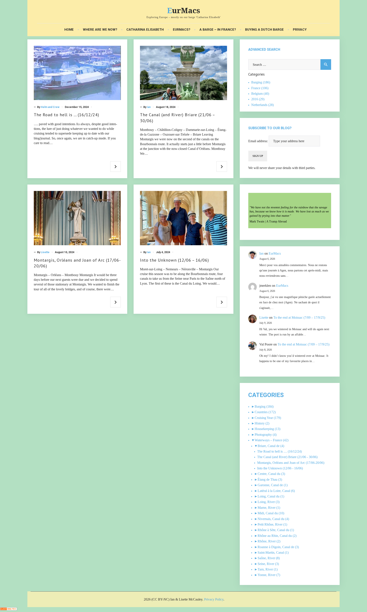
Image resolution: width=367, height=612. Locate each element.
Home (69, 29)
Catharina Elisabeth (145, 29)
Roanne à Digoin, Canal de (276, 547)
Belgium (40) (260, 93)
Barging (260, 406)
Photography (263, 434)
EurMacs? (181, 29)
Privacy (300, 29)
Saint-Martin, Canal (271, 552)
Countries (261, 412)
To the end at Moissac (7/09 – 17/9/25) (299, 317)
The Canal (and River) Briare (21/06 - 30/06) (287, 457)
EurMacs (183, 10)
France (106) (259, 88)
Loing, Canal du (268, 496)
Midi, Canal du (268, 513)
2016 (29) (257, 99)
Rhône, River (267, 541)
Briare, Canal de (268, 446)
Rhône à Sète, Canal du (273, 530)
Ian (149, 107)
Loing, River (266, 502)
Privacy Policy (213, 599)
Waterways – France (268, 440)
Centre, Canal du (269, 474)
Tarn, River (265, 569)
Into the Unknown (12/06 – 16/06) (174, 260)
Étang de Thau (267, 479)
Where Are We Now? (100, 29)
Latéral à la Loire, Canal (274, 491)
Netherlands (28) (262, 105)
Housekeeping (264, 429)
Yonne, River (266, 575)
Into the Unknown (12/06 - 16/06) (280, 468)
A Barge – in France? (217, 29)
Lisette (45, 252)
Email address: (258, 141)
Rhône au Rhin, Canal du (275, 535)
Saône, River (266, 558)
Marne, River (266, 507)
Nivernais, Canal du (271, 519)
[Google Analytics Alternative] (8, 609)
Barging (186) (260, 82)
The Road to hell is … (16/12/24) (66, 115)
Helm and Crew (50, 107)
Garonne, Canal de (270, 485)
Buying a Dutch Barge (264, 29)
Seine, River (266, 564)
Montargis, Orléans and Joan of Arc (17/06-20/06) (290, 462)
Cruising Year (264, 418)
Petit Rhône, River (270, 524)
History (260, 423)
